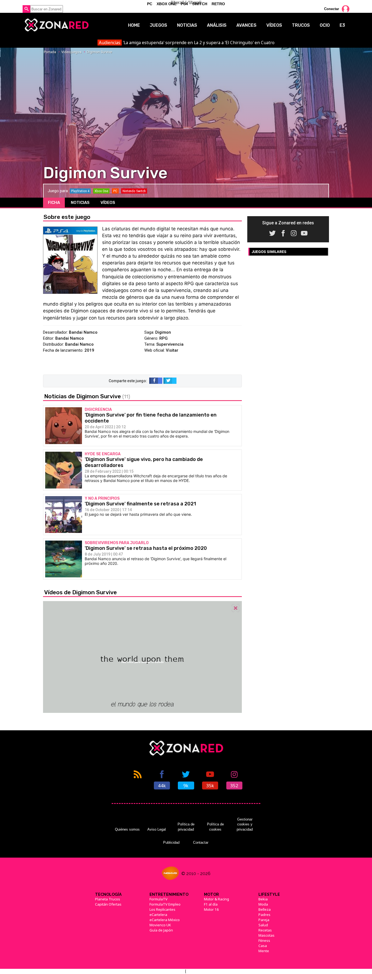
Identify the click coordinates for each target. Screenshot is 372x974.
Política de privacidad (186, 826)
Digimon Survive (99, 52)
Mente (263, 950)
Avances (246, 25)
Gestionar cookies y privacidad (245, 824)
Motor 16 (211, 909)
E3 (342, 25)
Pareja (263, 919)
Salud (263, 924)
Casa (262, 945)
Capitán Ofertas (108, 904)
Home (134, 25)
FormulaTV (158, 899)
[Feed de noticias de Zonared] (137, 779)
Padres (264, 914)
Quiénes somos (127, 829)
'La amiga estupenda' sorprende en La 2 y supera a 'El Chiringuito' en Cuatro (186, 43)
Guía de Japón (161, 930)
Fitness (264, 940)
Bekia (263, 899)
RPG (163, 338)
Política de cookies (215, 826)
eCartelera (158, 914)
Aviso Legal (156, 829)
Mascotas (266, 935)
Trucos (301, 25)
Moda (263, 904)
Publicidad (171, 842)
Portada (50, 52)
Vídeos (274, 25)
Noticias (187, 25)
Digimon (163, 332)
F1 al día (211, 904)
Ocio (325, 25)
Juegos (158, 25)
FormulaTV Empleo (165, 904)
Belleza (264, 909)
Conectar (331, 9)
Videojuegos (71, 52)
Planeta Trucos (107, 899)
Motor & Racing (216, 899)
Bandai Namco (83, 332)
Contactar (200, 842)
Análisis (217, 25)
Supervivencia (170, 344)
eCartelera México (165, 919)
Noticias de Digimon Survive (87, 396)
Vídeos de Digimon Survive (80, 592)
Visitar (172, 350)
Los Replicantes (162, 909)
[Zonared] (56, 25)
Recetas (265, 930)
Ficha (54, 202)
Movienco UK (160, 924)
